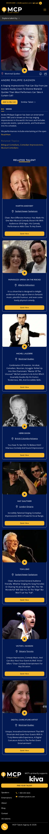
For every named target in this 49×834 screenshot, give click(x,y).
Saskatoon (33, 211)
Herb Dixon (24, 433)
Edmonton (30, 285)
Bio (2, 109)
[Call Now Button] (4, 826)
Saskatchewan (21, 211)
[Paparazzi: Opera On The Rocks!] (24, 256)
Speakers (5, 792)
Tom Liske (24, 569)
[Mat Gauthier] (24, 478)
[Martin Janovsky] (24, 182)
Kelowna (34, 438)
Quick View (24, 234)
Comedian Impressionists (31, 145)
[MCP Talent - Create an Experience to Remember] (12, 10)
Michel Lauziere (24, 353)
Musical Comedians (9, 148)
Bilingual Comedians (10, 145)
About (4, 803)
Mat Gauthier (24, 501)
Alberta (21, 285)
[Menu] (45, 10)
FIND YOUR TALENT (24, 785)
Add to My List (9, 102)
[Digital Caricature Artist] (24, 696)
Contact (4, 813)
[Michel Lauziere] (24, 330)
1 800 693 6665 (24, 793)
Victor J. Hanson (24, 646)
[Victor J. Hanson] (24, 622)
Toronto (30, 651)
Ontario (30, 506)
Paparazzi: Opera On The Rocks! (24, 279)
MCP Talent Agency (20, 825)
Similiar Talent (27, 102)
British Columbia (22, 438)
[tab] (2, 109)
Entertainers (6, 797)
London (22, 506)
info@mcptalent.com (24, 3)
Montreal (9, 73)
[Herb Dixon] (24, 410)
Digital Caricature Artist (24, 720)
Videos (9, 109)
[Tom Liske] (24, 546)
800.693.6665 (10, 3)
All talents (5, 818)
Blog (3, 808)
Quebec (16, 73)
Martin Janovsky (24, 206)
